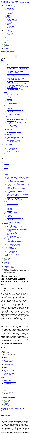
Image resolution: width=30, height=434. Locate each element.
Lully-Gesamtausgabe (12, 125)
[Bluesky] (6, 45)
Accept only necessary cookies (21, 432)
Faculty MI (9, 36)
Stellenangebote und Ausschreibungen (16, 89)
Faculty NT (9, 37)
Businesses (9, 13)
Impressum (3, 408)
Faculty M (9, 34)
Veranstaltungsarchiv (12, 103)
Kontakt (6, 154)
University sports (11, 25)
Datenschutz (10, 408)
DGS (6, 410)
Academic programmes (12, 19)
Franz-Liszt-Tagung (11, 76)
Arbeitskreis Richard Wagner (14, 140)
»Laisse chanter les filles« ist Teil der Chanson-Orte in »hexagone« (16, 78)
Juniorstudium (10, 112)
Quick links (7, 18)
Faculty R (9, 40)
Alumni (8, 15)
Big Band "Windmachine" (13, 149)
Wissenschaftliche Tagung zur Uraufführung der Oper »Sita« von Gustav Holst (17, 84)
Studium (6, 105)
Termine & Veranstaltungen (13, 88)
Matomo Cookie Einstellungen (9, 418)
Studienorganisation (11, 111)
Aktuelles (6, 64)
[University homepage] (12, 2)
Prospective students (12, 6)
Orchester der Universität (13, 147)
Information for (8, 5)
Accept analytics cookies (6, 432)
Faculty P (9, 38)
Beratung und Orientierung (13, 114)
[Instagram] (7, 47)
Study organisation (11, 22)
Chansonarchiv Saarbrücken (13, 138)
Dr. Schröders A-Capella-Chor (14, 151)
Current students (11, 9)
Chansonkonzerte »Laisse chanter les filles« (17, 86)
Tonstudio (9, 100)
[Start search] (16, 55)
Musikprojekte (7, 134)
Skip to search (11, 1)
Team (8, 96)
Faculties (7, 30)
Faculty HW (10, 33)
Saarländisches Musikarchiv (13, 141)
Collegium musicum (8, 144)
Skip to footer (18, 1)
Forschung (6, 116)
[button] (3, 58)
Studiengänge (10, 108)
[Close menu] (1, 61)
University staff (10, 16)
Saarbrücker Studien (12, 126)
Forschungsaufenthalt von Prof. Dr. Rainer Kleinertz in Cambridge (17, 72)
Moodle (9, 23)
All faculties (10, 32)
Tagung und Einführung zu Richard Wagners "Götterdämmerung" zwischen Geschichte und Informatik (18, 68)
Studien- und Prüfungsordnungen (15, 110)
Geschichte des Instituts (12, 94)
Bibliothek (9, 97)
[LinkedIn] (6, 48)
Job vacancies (10, 27)
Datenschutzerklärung (22, 429)
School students (10, 11)
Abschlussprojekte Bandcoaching (15, 137)
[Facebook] (7, 43)
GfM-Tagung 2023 (8, 129)
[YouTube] (6, 44)
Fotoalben (9, 101)
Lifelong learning (11, 26)
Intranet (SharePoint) (12, 29)
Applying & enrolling (12, 20)
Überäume (9, 99)
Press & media (10, 12)
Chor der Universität (12, 148)
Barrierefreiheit (17, 408)
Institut (5, 92)
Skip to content (4, 1)
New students (10, 8)
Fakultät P (26, 2)
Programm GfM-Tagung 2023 (14, 132)
